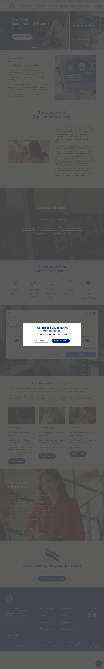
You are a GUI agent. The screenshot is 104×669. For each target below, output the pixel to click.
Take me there (61, 341)
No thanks (41, 341)
